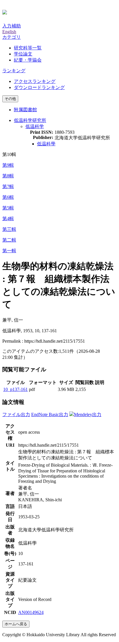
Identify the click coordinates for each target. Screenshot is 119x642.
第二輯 (9, 239)
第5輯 (8, 207)
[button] (11, 37)
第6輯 (8, 197)
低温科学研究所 (30, 120)
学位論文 (23, 53)
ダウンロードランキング (39, 87)
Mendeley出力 (87, 414)
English (9, 31)
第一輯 (9, 250)
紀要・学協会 (28, 59)
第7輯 (8, 186)
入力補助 (11, 25)
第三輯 (9, 229)
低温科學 (46, 143)
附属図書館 (25, 109)
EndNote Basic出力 (49, 414)
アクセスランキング (34, 81)
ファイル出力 (16, 414)
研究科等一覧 (28, 47)
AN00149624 (31, 612)
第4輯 (8, 218)
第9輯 (8, 165)
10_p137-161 (15, 389)
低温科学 (34, 126)
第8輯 (8, 175)
